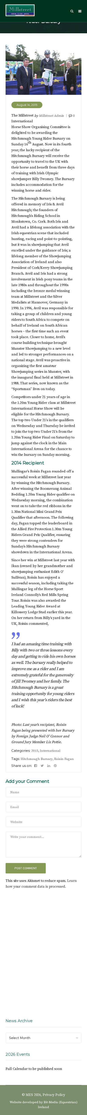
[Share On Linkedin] (48, 765)
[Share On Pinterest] (55, 765)
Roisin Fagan (64, 759)
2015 (34, 751)
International (50, 751)
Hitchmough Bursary (37, 759)
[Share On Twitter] (42, 765)
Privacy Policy (54, 1095)
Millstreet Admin (51, 116)
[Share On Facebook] (35, 765)
